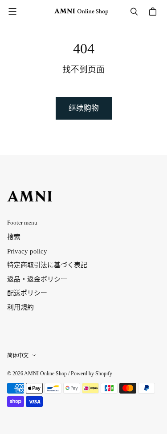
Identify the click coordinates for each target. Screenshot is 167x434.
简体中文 (18, 356)
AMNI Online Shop (45, 373)
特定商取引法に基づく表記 (47, 265)
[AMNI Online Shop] (81, 11)
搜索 (13, 237)
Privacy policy (27, 251)
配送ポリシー (27, 293)
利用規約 (20, 307)
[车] (154, 11)
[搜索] (134, 11)
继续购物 (84, 108)
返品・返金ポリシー (37, 279)
